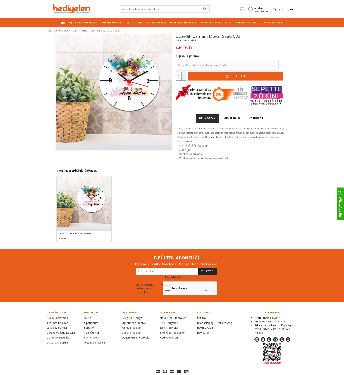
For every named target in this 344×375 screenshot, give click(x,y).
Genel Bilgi (232, 118)
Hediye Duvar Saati (66, 30)
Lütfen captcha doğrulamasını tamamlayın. (144, 288)
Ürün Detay (207, 118)
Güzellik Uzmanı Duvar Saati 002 (76, 233)
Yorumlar (256, 118)
